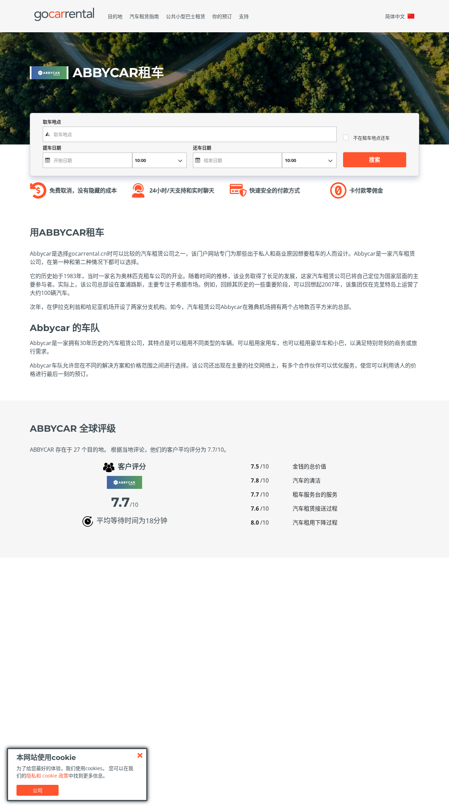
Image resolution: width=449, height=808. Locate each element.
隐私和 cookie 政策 (47, 775)
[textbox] (190, 134)
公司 (37, 790)
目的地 (115, 16)
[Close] (140, 755)
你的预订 (222, 16)
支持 (244, 16)
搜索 (374, 159)
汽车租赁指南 (144, 16)
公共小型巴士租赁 (185, 16)
